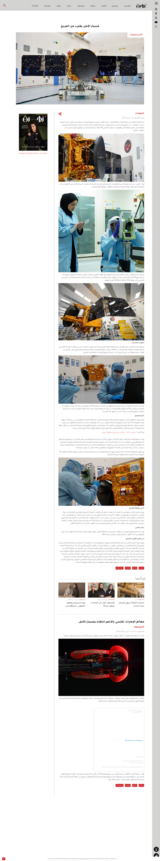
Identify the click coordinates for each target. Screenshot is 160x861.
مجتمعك (81, 6)
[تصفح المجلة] (156, 855)
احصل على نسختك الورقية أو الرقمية (33, 153)
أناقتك (103, 6)
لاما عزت (141, 632)
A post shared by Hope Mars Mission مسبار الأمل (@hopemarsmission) (122, 767)
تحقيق (134, 568)
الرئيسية (127, 6)
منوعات (128, 568)
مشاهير (115, 6)
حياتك (69, 6)
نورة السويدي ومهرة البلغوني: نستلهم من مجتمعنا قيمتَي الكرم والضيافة (75, 605)
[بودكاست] (156, 849)
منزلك (58, 6)
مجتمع (141, 568)
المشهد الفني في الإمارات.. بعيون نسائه (102, 604)
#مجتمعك (141, 599)
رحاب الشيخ (139, 118)
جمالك (92, 6)
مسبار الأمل (119, 568)
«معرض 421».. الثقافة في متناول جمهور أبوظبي (118, 432)
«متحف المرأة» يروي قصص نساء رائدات (131, 604)
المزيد (48, 858)
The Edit (35, 6)
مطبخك (47, 6)
